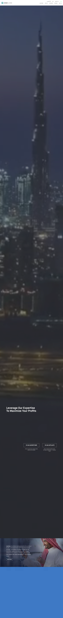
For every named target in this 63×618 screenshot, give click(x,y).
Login (61, 1)
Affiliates (46, 3)
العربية (48, 1)
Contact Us (56, 1)
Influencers (51, 3)
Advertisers (41, 3)
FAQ (52, 1)
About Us (60, 3)
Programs (55, 3)
